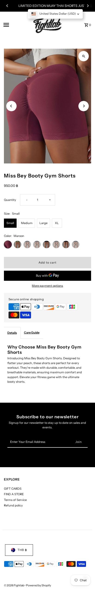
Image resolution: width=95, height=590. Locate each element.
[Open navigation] (15, 25)
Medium (27, 223)
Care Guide (31, 332)
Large (43, 223)
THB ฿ (22, 550)
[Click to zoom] (83, 56)
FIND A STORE (14, 494)
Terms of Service (15, 500)
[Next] (87, 5)
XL (57, 223)
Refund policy (13, 505)
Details (12, 332)
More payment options (47, 285)
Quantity (10, 200)
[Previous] (7, 5)
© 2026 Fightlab (14, 585)
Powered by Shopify (38, 585)
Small (10, 223)
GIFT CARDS (12, 488)
